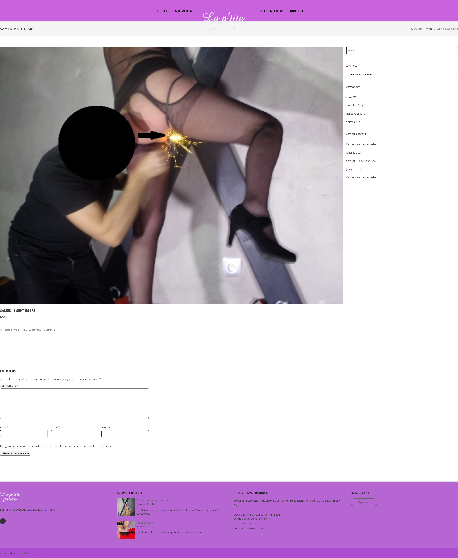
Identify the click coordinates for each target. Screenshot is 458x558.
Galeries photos (271, 11)
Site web (106, 427)
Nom (4, 427)
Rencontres (352, 113)
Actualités (183, 11)
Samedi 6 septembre (447, 28)
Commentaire (9, 385)
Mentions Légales (32, 553)
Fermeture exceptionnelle (361, 144)
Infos (349, 97)
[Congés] (2, 279)
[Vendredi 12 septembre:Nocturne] (455, 279)
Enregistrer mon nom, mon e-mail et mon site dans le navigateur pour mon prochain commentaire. (57, 446)
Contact (296, 11)
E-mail (55, 427)
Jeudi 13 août (353, 169)
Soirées (350, 122)
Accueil (162, 11)
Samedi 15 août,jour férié (361, 160)
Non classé (352, 105)
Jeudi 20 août (353, 152)
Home (429, 28)
